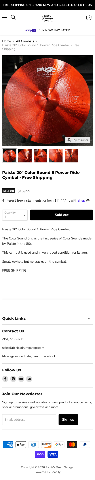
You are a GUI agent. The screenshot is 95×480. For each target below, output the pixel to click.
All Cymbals (25, 41)
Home (6, 41)
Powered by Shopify (47, 472)
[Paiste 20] (9, 156)
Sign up (68, 419)
